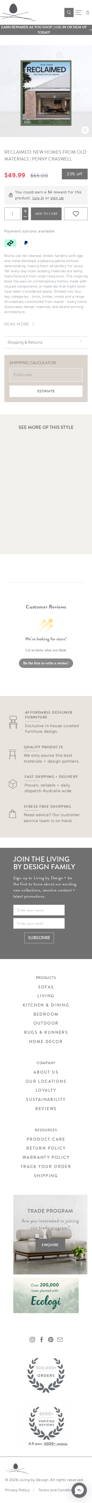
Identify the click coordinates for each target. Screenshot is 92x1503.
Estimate (46, 391)
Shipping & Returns (24, 342)
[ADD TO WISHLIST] (75, 214)
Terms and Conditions (57, 1490)
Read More (16, 324)
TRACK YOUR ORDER (46, 1167)
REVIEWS (46, 1109)
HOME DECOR (46, 1042)
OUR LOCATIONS (46, 1081)
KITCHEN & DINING (46, 1005)
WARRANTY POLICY (46, 1157)
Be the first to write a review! (45, 663)
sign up (57, 198)
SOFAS (46, 987)
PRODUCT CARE (46, 1139)
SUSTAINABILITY (46, 1099)
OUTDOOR (46, 1023)
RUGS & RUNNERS (46, 1032)
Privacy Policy (17, 1490)
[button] (46, 30)
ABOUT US (46, 1072)
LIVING (45, 996)
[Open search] (69, 12)
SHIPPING (46, 1176)
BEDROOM (46, 1014)
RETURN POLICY (46, 1148)
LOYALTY (46, 1090)
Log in (38, 198)
